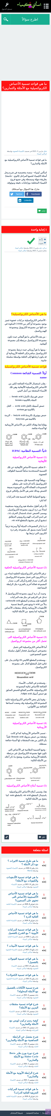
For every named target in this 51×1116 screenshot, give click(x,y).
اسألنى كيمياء (27, 907)
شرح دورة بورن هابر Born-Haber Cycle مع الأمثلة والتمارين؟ (23, 1057)
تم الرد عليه (43, 248)
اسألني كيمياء (22, 887)
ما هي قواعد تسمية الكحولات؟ (22, 975)
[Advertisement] (25, 51)
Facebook (35, 194)
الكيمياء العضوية (18, 151)
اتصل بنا (45, 1113)
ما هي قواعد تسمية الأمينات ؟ (22, 945)
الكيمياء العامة (11, 904)
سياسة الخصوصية (32, 1113)
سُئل (45, 151)
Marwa (29, 871)
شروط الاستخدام (17, 1113)
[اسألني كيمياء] (29, 4)
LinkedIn (28, 200)
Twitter (19, 194)
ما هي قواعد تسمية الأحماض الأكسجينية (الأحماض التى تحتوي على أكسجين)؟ (23, 897)
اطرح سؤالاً (30, 19)
